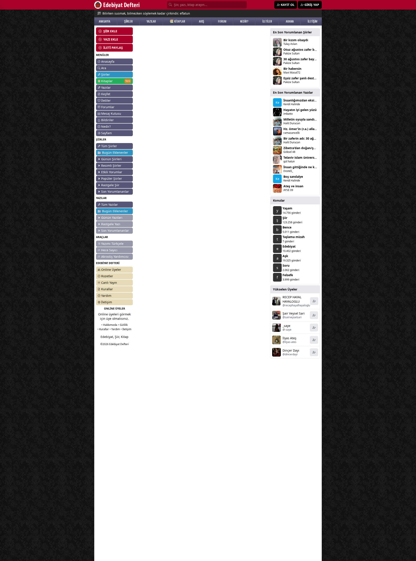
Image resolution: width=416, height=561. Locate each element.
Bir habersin (292, 69)
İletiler (106, 100)
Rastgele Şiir (110, 185)
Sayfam (106, 133)
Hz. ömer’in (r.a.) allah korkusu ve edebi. (313, 129)
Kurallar (107, 289)
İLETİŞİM (312, 21)
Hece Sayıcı (109, 250)
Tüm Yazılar (109, 204)
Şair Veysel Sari (294, 313)
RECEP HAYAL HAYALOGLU (292, 299)
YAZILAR (151, 21)
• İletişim (126, 329)
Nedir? (106, 126)
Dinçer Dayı (291, 350)
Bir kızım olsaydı (295, 40)
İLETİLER (267, 21)
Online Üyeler (111, 269)
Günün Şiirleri (111, 159)
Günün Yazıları (111, 217)
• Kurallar (103, 329)
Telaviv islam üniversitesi (302, 157)
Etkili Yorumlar (111, 172)
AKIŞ (201, 21)
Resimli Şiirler (111, 165)
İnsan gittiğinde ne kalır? (302, 167)
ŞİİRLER (128, 21)
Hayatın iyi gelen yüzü (300, 110)
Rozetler (107, 276)
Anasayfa (107, 61)
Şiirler (105, 74)
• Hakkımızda (109, 325)
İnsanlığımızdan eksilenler (303, 100)
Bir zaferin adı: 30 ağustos (302, 138)
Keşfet (105, 94)
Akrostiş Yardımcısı (114, 256)
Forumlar (107, 107)
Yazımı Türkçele (112, 243)
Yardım (106, 296)
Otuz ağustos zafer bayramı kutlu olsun (313, 49)
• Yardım (115, 329)
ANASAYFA (104, 21)
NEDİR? (244, 21)
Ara (103, 68)
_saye (286, 326)
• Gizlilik (123, 325)
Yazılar (106, 87)
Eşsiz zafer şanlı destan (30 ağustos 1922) (314, 78)
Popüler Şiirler (111, 178)
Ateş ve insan (293, 186)
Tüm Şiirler (109, 146)
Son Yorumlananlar (115, 191)
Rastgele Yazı (110, 224)
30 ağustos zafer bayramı (302, 59)
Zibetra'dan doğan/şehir (301, 148)
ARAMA (290, 21)
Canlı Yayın (109, 282)
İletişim (106, 302)
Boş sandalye (293, 176)
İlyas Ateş (289, 338)
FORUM (222, 21)
